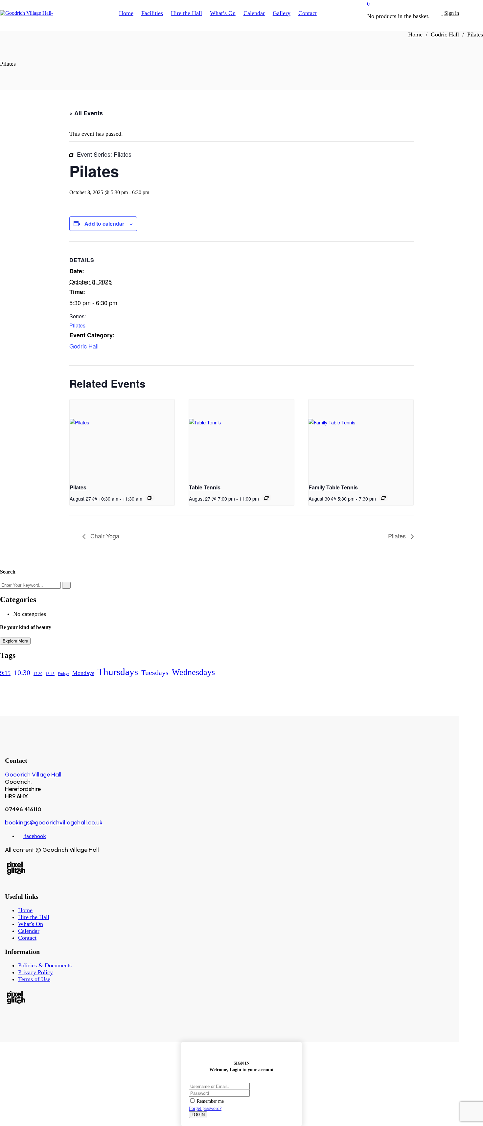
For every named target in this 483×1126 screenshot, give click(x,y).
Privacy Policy (35, 972)
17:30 (38, 674)
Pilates (77, 325)
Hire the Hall (33, 917)
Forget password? (205, 1108)
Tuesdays (155, 672)
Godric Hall (84, 346)
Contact (27, 938)
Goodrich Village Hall (33, 774)
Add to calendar (104, 223)
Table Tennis (204, 487)
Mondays (83, 673)
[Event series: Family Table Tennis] (383, 498)
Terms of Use (34, 979)
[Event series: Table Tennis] (266, 498)
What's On (30, 924)
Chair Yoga (104, 535)
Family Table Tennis (333, 487)
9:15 (5, 673)
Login (198, 1114)
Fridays (63, 674)
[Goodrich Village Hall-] (26, 13)
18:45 (50, 674)
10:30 (22, 672)
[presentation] (122, 438)
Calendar (28, 931)
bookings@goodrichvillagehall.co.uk (54, 822)
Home (25, 910)
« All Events (86, 113)
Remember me (210, 1101)
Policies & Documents (45, 965)
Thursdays (118, 671)
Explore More (15, 641)
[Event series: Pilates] (150, 498)
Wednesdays (193, 672)
